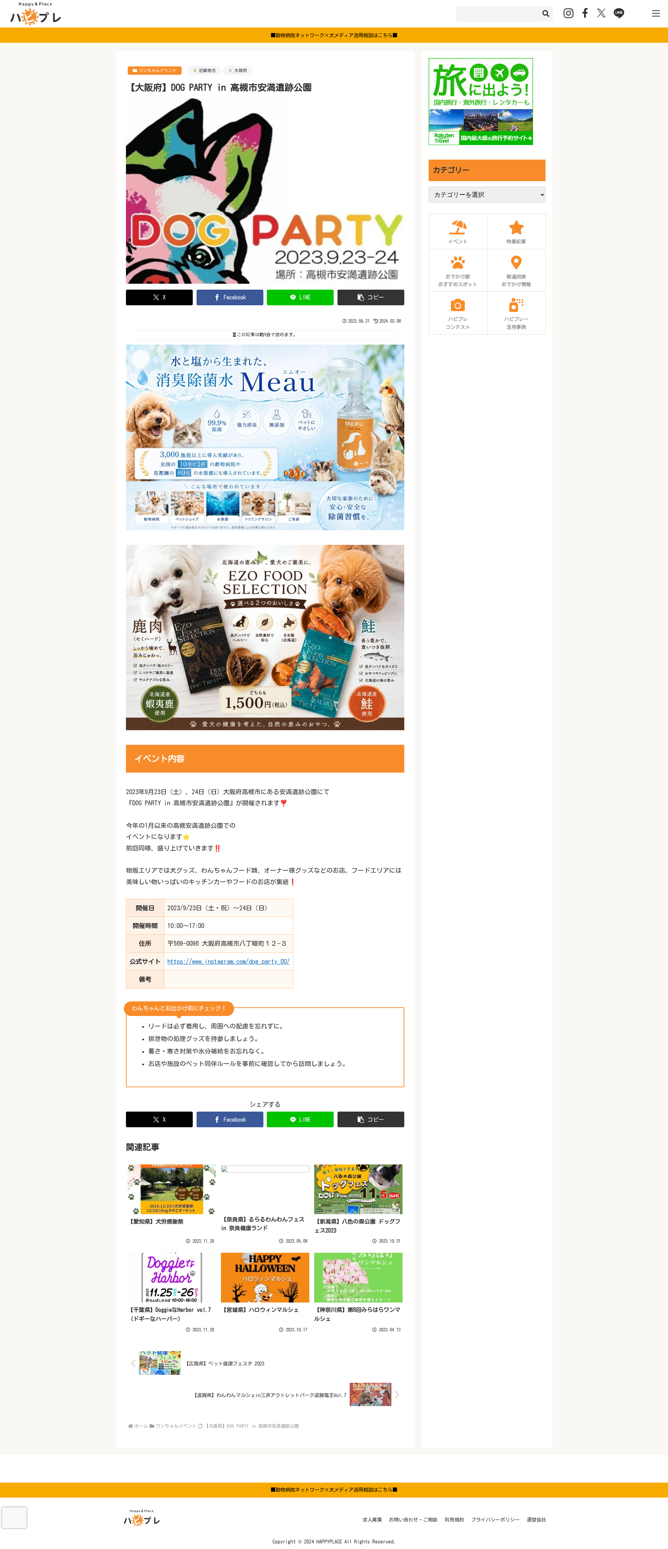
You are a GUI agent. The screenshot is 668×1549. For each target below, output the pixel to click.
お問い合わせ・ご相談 (413, 1519)
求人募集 (372, 1519)
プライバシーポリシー (495, 1519)
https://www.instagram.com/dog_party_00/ (228, 961)
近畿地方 (207, 70)
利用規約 (454, 1519)
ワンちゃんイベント (157, 70)
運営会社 (536, 1519)
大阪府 (240, 70)
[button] (546, 14)
